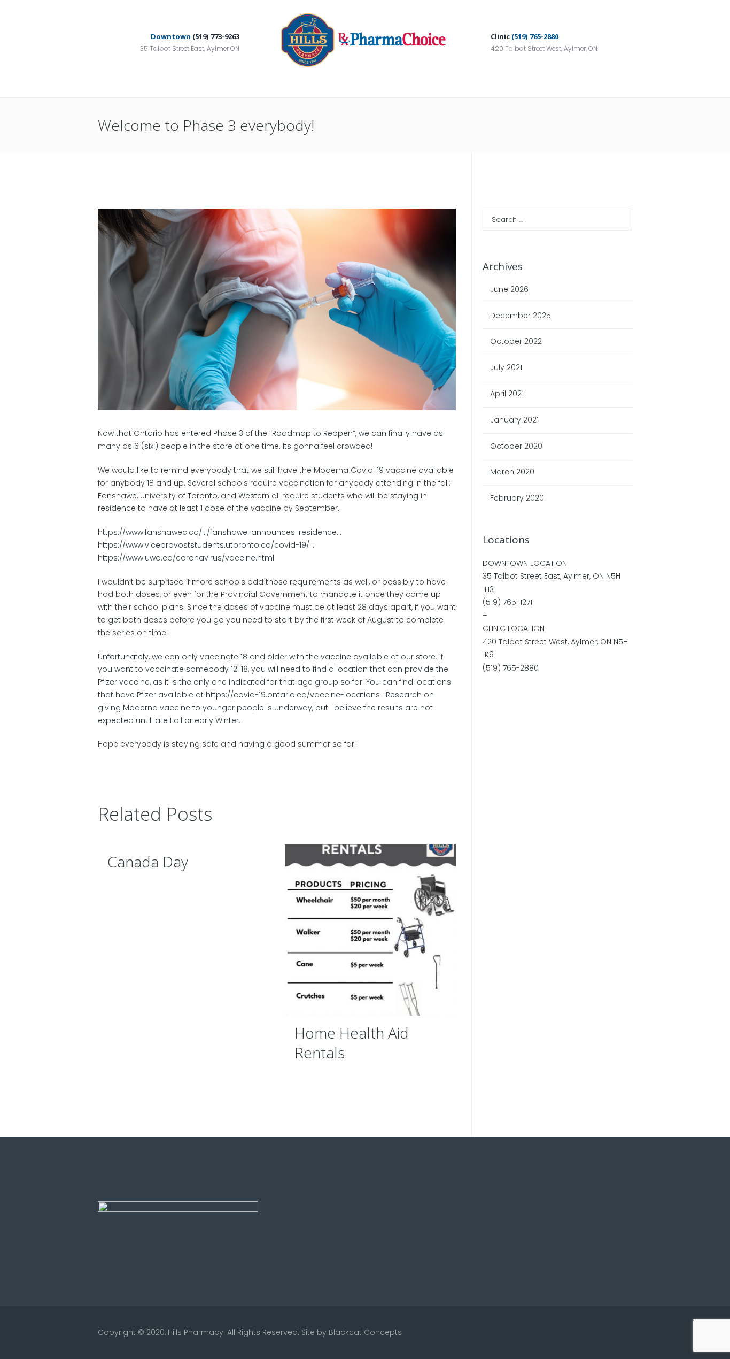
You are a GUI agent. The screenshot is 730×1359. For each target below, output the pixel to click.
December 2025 (520, 315)
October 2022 (516, 341)
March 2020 (512, 471)
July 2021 (506, 367)
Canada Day (147, 861)
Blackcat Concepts (365, 1332)
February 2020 (517, 498)
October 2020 (516, 446)
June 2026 (509, 289)
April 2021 (507, 393)
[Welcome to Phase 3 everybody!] (277, 309)
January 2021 (514, 419)
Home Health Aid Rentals (351, 1042)
